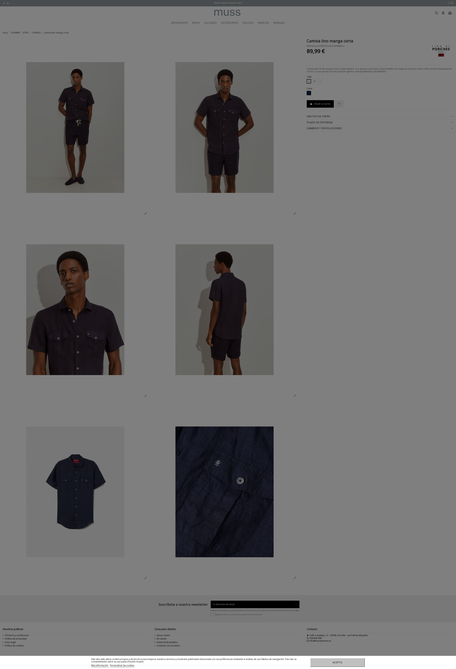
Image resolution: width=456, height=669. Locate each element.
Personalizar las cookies (122, 665)
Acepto (337, 662)
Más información (100, 665)
